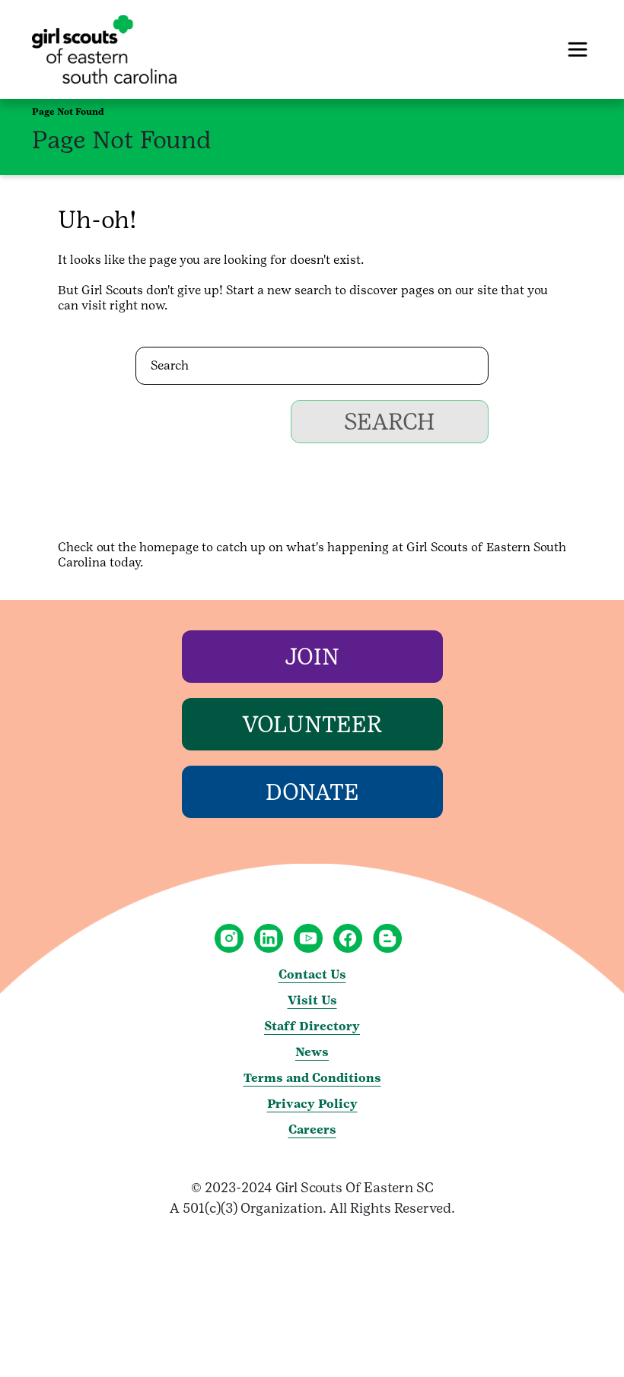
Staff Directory (312, 1026)
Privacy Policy (312, 1103)
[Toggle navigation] (577, 49)
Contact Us (312, 974)
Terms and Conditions (312, 1078)
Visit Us (312, 1000)
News (312, 1052)
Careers (312, 1129)
